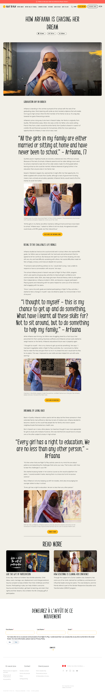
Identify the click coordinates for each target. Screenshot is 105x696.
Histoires (50, 7)
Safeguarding (24, 678)
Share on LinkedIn (62, 33)
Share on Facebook (41, 33)
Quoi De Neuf (57, 7)
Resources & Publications (7, 675)
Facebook (63, 671)
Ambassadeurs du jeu (42, 676)
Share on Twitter (51, 33)
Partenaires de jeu (41, 673)
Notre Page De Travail (31, 7)
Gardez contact (24, 671)
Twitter (67, 671)
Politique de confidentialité (20, 690)
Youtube (77, 671)
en (101, 6)
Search (75, 6)
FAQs (21, 676)
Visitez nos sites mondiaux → (76, 666)
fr (99, 6)
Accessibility (7, 679)
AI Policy (28, 690)
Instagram (70, 671)
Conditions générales (35, 690)
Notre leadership (41, 671)
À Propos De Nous (42, 7)
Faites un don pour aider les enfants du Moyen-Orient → (53, 1)
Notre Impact (20, 7)
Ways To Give (65, 7)
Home (9, 6)
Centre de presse (25, 673)
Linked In (73, 671)
